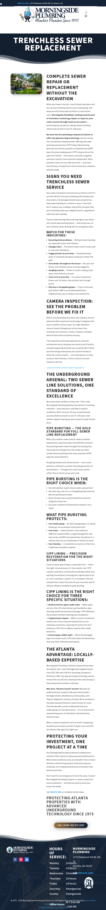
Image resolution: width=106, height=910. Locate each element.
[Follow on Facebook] (15, 859)
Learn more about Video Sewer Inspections (65, 367)
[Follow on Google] (27, 859)
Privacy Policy (45, 907)
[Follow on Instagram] (21, 859)
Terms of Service (60, 907)
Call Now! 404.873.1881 (70, 825)
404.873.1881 (23, 3)
